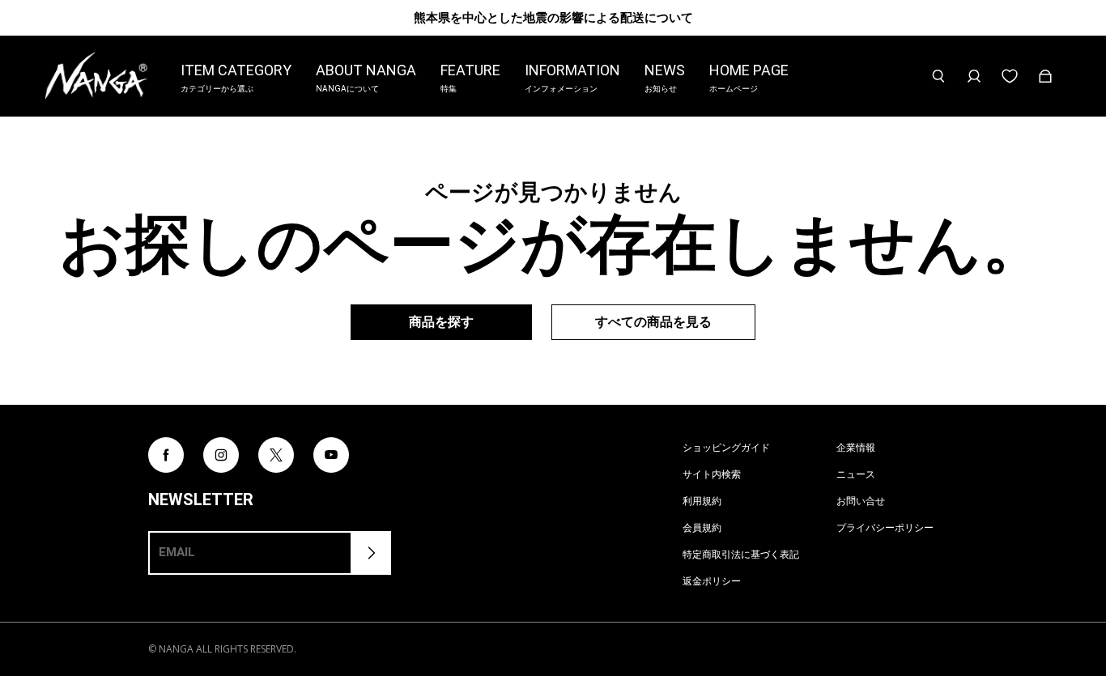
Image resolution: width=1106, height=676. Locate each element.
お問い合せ (860, 501)
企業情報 (855, 447)
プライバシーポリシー (885, 527)
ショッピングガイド (726, 447)
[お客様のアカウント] (974, 76)
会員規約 (702, 527)
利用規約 (702, 501)
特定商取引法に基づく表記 (741, 554)
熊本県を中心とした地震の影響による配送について (553, 17)
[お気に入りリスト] (1009, 76)
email (177, 552)
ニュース (855, 474)
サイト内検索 (712, 474)
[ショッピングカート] (1045, 76)
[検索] (938, 76)
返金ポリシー (712, 581)
